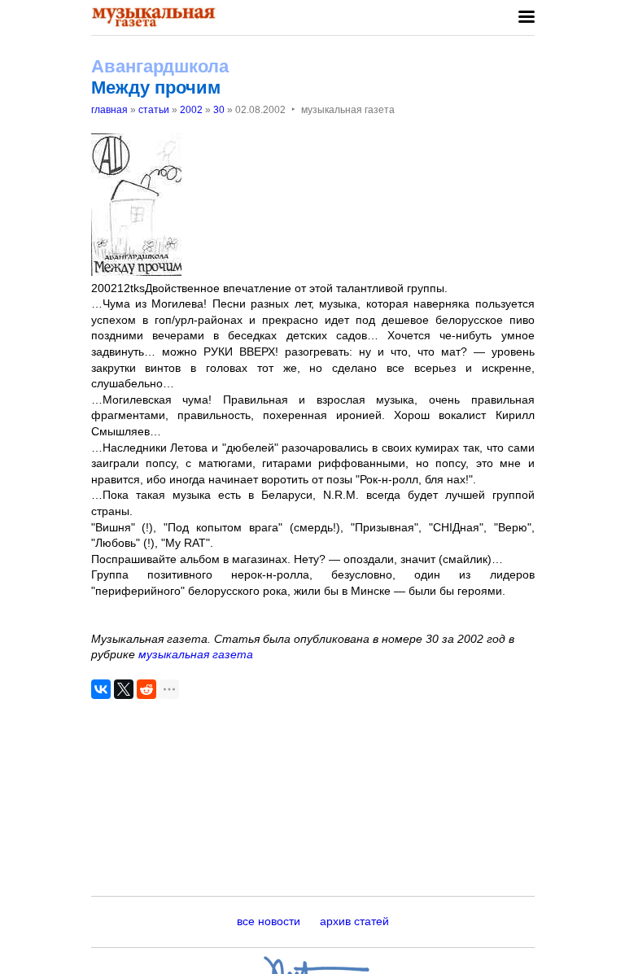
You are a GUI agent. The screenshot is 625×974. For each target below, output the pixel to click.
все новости (268, 921)
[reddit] (146, 689)
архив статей (354, 921)
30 (219, 110)
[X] (123, 689)
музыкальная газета (195, 654)
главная (109, 110)
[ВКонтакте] (101, 689)
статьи (153, 110)
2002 (191, 110)
